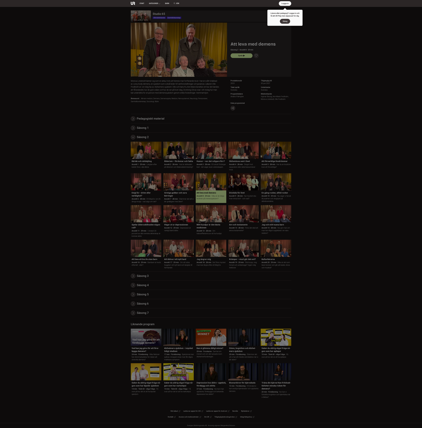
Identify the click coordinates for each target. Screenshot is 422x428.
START (142, 3)
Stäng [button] (285, 21)
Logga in (285, 3)
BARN (167, 3)
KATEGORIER (153, 3)
